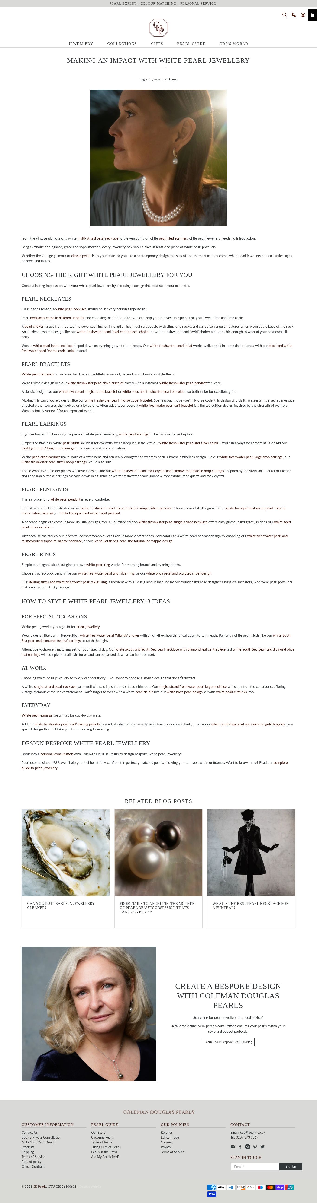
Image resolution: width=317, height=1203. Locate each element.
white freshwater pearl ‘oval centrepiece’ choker (113, 332)
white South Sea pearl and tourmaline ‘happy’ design (133, 541)
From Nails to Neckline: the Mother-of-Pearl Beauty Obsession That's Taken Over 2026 (158, 907)
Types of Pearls (102, 1142)
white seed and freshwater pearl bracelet (153, 391)
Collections (122, 44)
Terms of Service (33, 1157)
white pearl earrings (134, 434)
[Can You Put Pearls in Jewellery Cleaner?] (66, 852)
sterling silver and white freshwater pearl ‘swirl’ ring (67, 582)
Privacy (166, 1147)
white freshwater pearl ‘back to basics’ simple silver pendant (126, 508)
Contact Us (30, 1132)
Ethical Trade (170, 1137)
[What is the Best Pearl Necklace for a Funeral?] (251, 852)
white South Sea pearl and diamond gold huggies (248, 724)
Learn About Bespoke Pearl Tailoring (228, 1042)
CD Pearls (39, 1186)
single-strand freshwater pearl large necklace (193, 686)
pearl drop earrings (46, 457)
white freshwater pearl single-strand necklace (173, 522)
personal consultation (56, 754)
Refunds (167, 1132)
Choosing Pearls (102, 1137)
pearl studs (71, 443)
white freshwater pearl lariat (171, 345)
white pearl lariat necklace (53, 345)
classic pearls (81, 256)
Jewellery (81, 44)
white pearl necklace (71, 309)
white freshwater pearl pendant (183, 383)
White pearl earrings (37, 715)
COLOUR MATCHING (158, 3)
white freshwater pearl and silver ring (106, 573)
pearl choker (34, 326)
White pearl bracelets (38, 374)
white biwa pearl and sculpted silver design (178, 573)
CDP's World (234, 44)
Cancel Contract (33, 1166)
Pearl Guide (191, 44)
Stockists (28, 1147)
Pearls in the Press (104, 1152)
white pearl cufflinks (231, 692)
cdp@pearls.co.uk (252, 1132)
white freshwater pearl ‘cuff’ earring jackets (67, 724)
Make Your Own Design (38, 1142)
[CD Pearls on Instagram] (247, 1148)
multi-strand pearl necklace (98, 238)
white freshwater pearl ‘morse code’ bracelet (118, 400)
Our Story (98, 1132)
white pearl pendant (65, 499)
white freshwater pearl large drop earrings (251, 457)
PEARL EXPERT (123, 3)
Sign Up (291, 1166)
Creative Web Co (90, 1186)
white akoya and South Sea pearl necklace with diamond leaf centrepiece (171, 649)
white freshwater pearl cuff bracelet (166, 405)
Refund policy (31, 1162)
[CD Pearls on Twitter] (262, 1148)
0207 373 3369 (247, 1137)
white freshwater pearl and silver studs (188, 443)
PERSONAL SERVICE (198, 3)
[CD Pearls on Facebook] (240, 1148)
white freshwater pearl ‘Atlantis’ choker (109, 635)
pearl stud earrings (173, 238)
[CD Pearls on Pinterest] (255, 1148)
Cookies (166, 1142)
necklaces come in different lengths (57, 318)
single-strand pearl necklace (55, 686)
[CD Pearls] (158, 28)
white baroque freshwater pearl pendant (90, 513)
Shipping (28, 1152)
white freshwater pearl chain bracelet (95, 383)
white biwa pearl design (185, 692)
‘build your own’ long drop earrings (48, 448)
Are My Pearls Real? (105, 1157)
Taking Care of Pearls (106, 1147)
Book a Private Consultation (41, 1137)
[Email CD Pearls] (232, 1148)
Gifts (157, 44)
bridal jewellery (88, 627)
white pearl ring (98, 564)
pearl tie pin (144, 692)
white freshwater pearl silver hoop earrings (54, 462)
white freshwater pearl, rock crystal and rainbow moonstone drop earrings (168, 471)
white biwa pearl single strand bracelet (88, 391)
